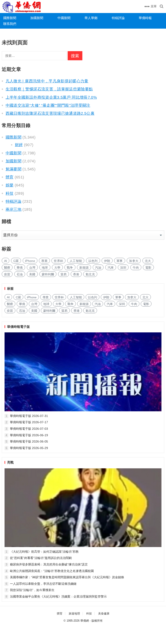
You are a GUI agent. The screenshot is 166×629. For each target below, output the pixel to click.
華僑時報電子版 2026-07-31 (29, 416)
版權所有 (97, 620)
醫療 (7, 267)
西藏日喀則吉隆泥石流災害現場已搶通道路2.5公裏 (50, 113)
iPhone (30, 261)
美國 (32, 274)
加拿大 (133, 261)
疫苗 (7, 274)
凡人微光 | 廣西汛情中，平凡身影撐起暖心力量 (47, 81)
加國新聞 (36, 18)
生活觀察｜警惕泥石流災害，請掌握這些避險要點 (49, 89)
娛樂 (10, 185)
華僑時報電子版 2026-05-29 (29, 448)
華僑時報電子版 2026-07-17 (29, 422)
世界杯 (58, 261)
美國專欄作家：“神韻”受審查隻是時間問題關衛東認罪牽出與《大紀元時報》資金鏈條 (67, 577)
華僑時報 (145, 18)
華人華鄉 (91, 18)
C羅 (16, 261)
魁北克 (90, 274)
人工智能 (76, 261)
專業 (44, 261)
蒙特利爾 (48, 274)
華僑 (20, 267)
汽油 (98, 267)
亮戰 (10, 462)
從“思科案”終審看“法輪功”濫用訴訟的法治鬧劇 (41, 558)
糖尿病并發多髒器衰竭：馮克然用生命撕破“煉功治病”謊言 (49, 564)
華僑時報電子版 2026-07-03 (29, 428)
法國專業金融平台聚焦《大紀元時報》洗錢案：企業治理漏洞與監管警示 (58, 596)
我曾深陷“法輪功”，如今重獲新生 (32, 590)
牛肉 (136, 267)
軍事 (120, 261)
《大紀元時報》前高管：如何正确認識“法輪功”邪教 (44, 551)
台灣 (32, 267)
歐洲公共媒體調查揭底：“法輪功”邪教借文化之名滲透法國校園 (52, 571)
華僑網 (84, 620)
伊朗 (107, 261)
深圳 (123, 267)
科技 (10, 193)
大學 (57, 267)
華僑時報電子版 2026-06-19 (29, 435)
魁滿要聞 (13, 169)
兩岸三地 (13, 209)
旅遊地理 (74, 613)
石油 (20, 274)
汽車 (111, 267)
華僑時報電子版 (18, 326)
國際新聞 (9, 18)
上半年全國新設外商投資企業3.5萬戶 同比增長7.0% (51, 97)
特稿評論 (118, 18)
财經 (19, 145)
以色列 (93, 261)
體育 (10, 177)
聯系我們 (9, 24)
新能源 (84, 267)
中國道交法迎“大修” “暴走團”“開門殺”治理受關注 (48, 105)
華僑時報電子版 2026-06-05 (29, 441)
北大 (148, 261)
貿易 (64, 274)
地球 (45, 267)
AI (5, 261)
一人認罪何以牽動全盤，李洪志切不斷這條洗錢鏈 (43, 583)
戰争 (70, 267)
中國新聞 (63, 18)
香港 (76, 274)
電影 (148, 267)
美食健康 (103, 613)
